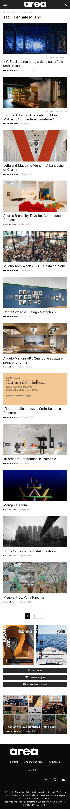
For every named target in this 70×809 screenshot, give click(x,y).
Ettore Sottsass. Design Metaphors (29, 312)
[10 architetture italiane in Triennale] (35, 439)
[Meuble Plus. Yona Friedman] (35, 577)
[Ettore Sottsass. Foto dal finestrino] (35, 531)
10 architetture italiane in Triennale (29, 459)
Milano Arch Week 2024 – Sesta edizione (34, 266)
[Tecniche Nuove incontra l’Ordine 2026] (35, 714)
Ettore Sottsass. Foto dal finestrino (29, 551)
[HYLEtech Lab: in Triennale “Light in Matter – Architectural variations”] (35, 92)
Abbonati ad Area (33, 761)
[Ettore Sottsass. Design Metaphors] (35, 292)
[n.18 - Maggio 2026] (51, 645)
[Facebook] (46, 780)
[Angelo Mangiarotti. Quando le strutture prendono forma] (35, 338)
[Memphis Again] (35, 485)
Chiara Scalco (9, 224)
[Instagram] (54, 780)
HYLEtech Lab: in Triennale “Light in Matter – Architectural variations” (30, 117)
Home (6, 12)
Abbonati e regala (37, 677)
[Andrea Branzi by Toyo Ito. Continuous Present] (35, 196)
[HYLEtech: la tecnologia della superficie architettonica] (35, 38)
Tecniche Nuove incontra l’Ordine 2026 (31, 726)
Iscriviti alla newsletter (37, 684)
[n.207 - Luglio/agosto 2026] (18, 645)
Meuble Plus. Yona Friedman (24, 597)
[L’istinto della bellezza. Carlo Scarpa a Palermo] (35, 389)
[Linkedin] (63, 780)
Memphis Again (15, 505)
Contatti (14, 761)
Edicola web (36, 670)
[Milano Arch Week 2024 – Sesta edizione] (35, 246)
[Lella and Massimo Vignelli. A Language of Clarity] (35, 146)
